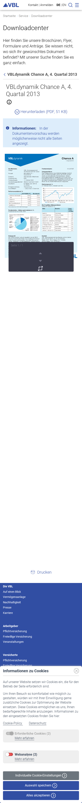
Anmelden (46, 5)
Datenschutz (37, 723)
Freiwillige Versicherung (17, 636)
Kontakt (33, 5)
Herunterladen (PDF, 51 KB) (43, 111)
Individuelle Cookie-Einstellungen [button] (38, 775)
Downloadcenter (41, 16)
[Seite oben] (41, 253)
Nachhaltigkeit (12, 602)
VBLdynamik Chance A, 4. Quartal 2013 (39, 90)
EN (64, 5)
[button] (41, 572)
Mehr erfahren (24, 738)
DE (58, 5)
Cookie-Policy (13, 723)
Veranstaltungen (13, 641)
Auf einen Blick (12, 591)
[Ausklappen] (41, 268)
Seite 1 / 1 (17, 245)
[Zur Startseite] (11, 5)
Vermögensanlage (14, 597)
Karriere (8, 612)
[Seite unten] (41, 260)
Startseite (9, 16)
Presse (7, 607)
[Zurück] (5, 74)
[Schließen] (65, 123)
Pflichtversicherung (15, 631)
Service (23, 16)
